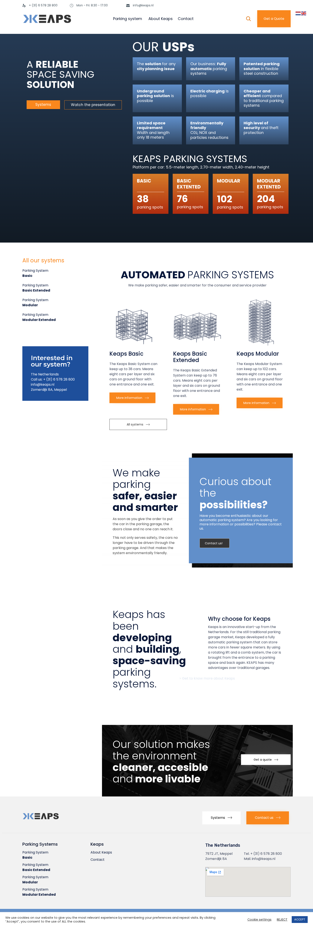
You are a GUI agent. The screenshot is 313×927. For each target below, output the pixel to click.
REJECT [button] (282, 920)
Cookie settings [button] (259, 920)
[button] (274, 18)
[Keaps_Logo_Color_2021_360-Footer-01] (52, 820)
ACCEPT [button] (299, 919)
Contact (186, 18)
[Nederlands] (298, 13)
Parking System (35, 273)
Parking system (127, 18)
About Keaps (160, 18)
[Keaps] (60, 18)
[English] (304, 13)
